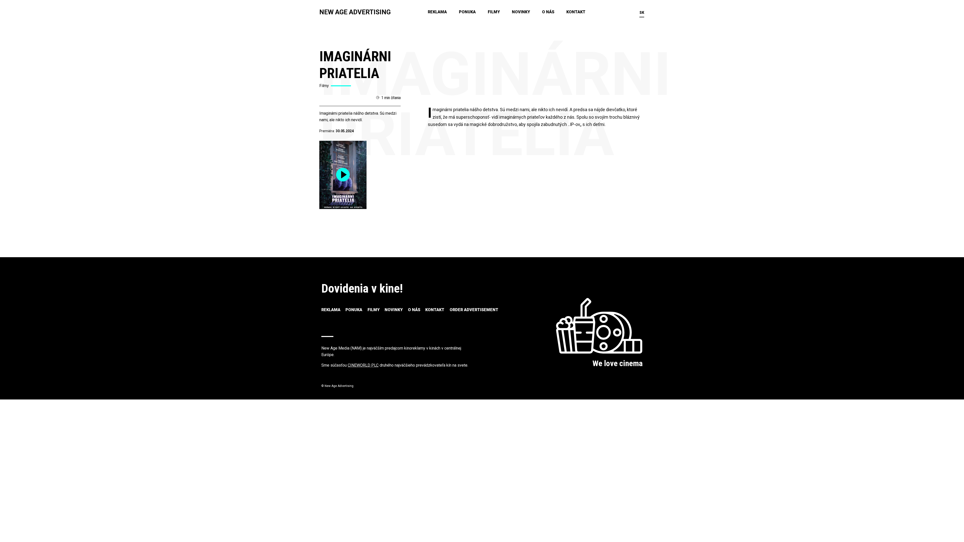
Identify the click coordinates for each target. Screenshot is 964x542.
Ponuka (467, 12)
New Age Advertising (355, 12)
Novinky (521, 12)
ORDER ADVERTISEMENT (474, 309)
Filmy (494, 12)
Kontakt (575, 12)
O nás (548, 12)
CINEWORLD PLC (363, 365)
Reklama (437, 12)
